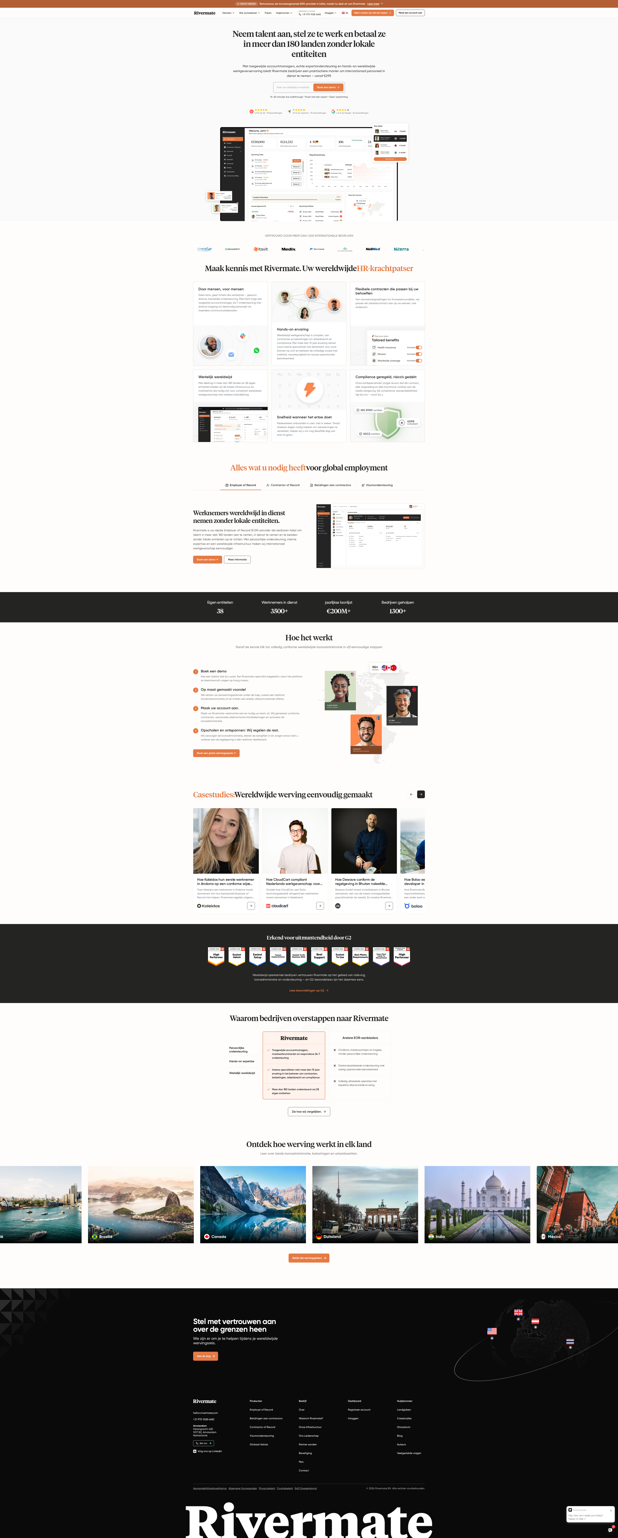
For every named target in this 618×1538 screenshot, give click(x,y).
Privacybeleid (267, 1488)
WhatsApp (303, 11)
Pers (301, 1461)
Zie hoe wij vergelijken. (307, 1111)
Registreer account (359, 1409)
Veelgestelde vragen (409, 1453)
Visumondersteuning (262, 1435)
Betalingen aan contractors (266, 1418)
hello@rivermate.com (205, 1412)
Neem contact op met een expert (371, 12)
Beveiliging (305, 1453)
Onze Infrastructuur (310, 1427)
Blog (400, 1435)
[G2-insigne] (216, 956)
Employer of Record (261, 1409)
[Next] (421, 794)
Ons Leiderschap (309, 1435)
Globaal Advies (259, 1444)
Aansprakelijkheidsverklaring (210, 1488)
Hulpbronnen (282, 13)
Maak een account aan (410, 12)
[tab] (240, 485)
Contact (304, 1470)
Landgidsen (404, 1409)
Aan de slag (203, 1356)
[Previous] (411, 794)
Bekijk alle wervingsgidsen (307, 1257)
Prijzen (268, 13)
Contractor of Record (262, 1427)
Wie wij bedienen (248, 13)
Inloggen (329, 13)
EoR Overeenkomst (306, 1488)
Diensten (226, 13)
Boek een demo (326, 87)
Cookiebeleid (285, 1488)
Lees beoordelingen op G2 (306, 990)
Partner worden (308, 1444)
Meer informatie (237, 559)
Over (301, 1409)
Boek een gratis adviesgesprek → (216, 753)
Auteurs (401, 1444)
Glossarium (403, 1427)
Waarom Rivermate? (311, 1418)
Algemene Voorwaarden (243, 1488)
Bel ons (203, 1443)
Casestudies (404, 1418)
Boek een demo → (207, 559)
